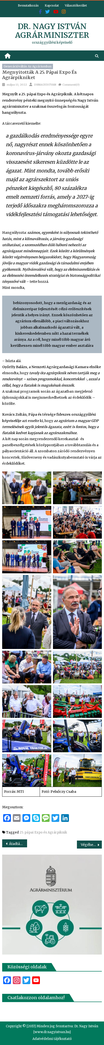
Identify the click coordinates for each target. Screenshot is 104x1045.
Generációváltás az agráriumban (28, 66)
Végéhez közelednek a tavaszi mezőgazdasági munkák (91, 844)
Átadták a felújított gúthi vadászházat (18, 844)
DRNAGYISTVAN (45, 84)
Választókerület (76, 5)
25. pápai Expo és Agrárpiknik (43, 832)
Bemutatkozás (28, 5)
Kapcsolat (52, 5)
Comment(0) (71, 84)
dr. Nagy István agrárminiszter (52, 31)
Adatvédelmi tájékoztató (52, 1039)
